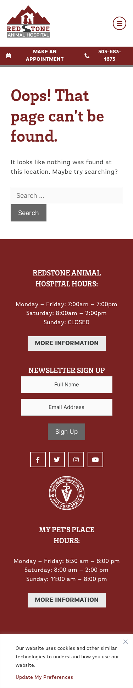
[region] (66, 661)
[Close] (125, 640)
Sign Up (66, 431)
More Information (67, 343)
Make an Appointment (44, 55)
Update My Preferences (44, 677)
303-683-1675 (109, 55)
